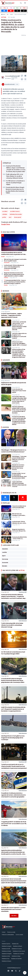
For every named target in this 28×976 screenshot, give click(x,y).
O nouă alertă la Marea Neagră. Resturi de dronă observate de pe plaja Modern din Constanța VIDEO (15, 190)
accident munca (15, 211)
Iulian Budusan (23, 620)
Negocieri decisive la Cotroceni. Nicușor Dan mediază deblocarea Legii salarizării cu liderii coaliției (14, 274)
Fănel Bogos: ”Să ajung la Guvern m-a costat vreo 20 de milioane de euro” (13, 451)
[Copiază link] (22, 75)
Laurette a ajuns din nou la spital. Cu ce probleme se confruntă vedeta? (19, 336)
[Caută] (20, 3)
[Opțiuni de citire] (24, 972)
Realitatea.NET (15, 76)
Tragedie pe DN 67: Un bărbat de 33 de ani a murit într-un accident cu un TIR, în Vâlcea (14, 823)
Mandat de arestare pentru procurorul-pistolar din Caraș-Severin (18, 467)
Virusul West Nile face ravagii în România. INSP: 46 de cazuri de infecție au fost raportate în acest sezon (19, 400)
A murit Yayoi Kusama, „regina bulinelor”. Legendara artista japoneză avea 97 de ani (11, 315)
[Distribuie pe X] (25, 79)
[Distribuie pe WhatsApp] (22, 79)
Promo (6, 285)
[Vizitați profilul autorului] (2, 77)
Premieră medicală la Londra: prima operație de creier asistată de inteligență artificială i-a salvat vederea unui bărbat (19, 420)
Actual (11, 14)
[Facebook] (4, 11)
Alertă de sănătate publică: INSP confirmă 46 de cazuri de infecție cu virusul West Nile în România (19, 410)
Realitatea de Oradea (6, 951)
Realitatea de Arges (16, 956)
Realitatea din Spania (6, 961)
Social (3, 256)
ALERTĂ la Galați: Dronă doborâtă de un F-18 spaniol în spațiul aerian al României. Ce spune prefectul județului (13, 710)
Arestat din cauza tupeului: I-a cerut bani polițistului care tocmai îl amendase (13, 909)
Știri (7, 14)
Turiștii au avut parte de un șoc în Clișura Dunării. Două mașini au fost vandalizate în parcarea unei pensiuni (14, 766)
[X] (17, 11)
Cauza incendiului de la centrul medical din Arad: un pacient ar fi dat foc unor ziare (13, 254)
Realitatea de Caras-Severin (19, 951)
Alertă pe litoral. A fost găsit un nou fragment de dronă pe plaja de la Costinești (12, 738)
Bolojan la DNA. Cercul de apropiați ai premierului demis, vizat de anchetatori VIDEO (19, 476)
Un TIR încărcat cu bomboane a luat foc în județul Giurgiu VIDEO (15, 182)
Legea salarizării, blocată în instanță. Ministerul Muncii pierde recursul (19, 484)
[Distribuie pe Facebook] (25, 75)
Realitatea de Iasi (5, 958)
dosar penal (17, 217)
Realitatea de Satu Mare (16, 958)
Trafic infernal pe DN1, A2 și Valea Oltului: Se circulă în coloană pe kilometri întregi (14, 176)
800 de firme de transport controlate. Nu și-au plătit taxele (15, 260)
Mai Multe (14, 915)
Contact (3, 932)
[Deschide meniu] (25, 3)
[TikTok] (24, 11)
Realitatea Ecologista (6, 946)
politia (4, 217)
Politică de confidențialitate (8, 934)
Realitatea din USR (6, 948)
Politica (6, 277)
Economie (6, 262)
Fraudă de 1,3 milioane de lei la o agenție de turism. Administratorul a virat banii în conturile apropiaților (13, 795)
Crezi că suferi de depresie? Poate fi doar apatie (19, 390)
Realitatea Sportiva (6, 943)
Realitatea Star (15, 943)
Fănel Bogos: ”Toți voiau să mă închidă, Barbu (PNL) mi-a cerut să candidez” (19, 459)
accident (4, 211)
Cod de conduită (19, 934)
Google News (5, 224)
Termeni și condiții (11, 932)
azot (10, 217)
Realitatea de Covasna (17, 948)
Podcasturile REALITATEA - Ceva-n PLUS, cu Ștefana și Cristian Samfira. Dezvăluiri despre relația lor (15, 282)
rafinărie (4, 214)
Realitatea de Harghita (7, 953)
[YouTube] (11, 11)
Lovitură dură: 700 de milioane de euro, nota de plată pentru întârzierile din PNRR (14, 267)
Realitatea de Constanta (18, 953)
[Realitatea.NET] (8, 3)
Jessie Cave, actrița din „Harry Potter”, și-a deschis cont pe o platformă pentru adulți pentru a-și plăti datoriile (19, 325)
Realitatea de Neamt (17, 946)
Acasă (4, 14)
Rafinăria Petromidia (16, 214)
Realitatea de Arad (6, 956)
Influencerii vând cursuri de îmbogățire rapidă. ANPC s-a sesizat (19, 343)
